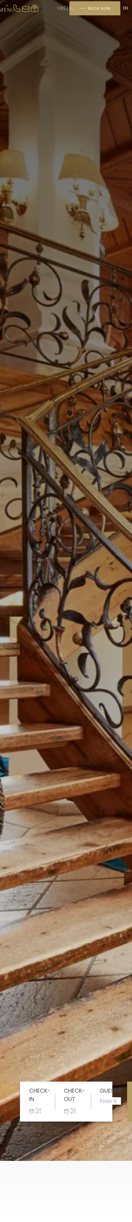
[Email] (25, 8)
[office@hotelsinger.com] (34, 8)
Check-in (39, 1095)
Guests (110, 1091)
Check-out (74, 1095)
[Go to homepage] (66, 8)
